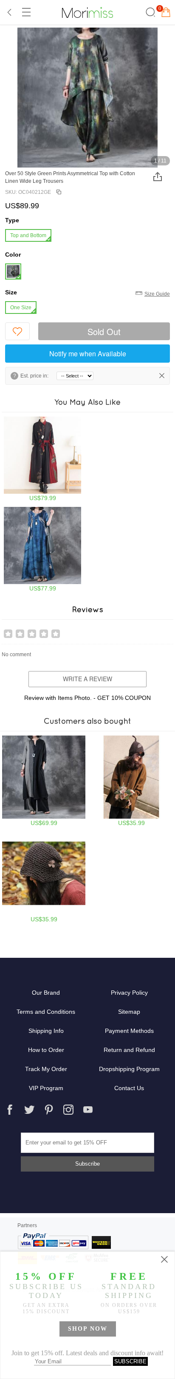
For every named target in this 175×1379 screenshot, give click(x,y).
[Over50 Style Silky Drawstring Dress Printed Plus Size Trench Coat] (42, 459)
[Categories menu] (26, 12)
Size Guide (157, 294)
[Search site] (149, 12)
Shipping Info (46, 1030)
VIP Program (46, 1088)
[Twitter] (29, 1109)
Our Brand (46, 992)
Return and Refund (129, 1049)
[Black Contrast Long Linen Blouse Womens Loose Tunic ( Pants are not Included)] (43, 780)
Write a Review (87, 678)
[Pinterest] (48, 1109)
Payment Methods (129, 1030)
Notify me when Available (87, 353)
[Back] (10, 12)
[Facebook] (9, 1109)
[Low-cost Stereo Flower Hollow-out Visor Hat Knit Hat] (43, 877)
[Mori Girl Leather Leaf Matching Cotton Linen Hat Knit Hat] (131, 780)
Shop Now (87, 1329)
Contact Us (129, 1088)
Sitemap (129, 1011)
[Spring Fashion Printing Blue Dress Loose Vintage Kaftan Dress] (42, 549)
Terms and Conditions (46, 1011)
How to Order (46, 1049)
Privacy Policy (129, 992)
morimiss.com (87, 12)
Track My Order (46, 1069)
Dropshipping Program (129, 1069)
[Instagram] (68, 1109)
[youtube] (87, 1109)
